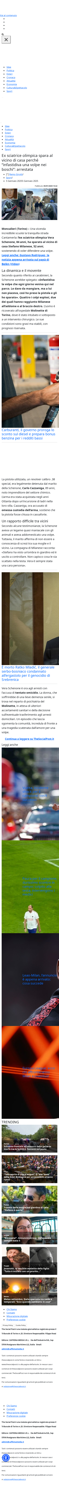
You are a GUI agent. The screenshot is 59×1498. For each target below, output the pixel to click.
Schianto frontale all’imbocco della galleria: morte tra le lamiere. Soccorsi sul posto (27, 1147)
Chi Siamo (12, 1309)
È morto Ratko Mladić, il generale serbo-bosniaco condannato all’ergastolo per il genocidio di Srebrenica (28, 673)
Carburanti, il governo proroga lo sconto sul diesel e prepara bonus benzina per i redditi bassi (28, 433)
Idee (9, 67)
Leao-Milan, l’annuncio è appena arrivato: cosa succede (40, 979)
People (6, 1266)
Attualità (11, 80)
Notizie (6, 1144)
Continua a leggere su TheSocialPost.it (29, 739)
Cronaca (11, 77)
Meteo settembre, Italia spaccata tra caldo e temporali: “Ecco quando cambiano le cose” (28, 1300)
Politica (10, 70)
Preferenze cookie (16, 1319)
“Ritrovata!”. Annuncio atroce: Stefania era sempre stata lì (27, 1239)
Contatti (11, 1312)
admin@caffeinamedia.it (13, 1349)
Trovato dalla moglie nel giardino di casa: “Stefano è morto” (26, 1208)
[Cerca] (3, 34)
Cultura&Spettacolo (17, 87)
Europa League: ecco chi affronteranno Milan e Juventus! (39, 1072)
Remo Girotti (16, 174)
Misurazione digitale (17, 1316)
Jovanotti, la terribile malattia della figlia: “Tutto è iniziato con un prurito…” (27, 1270)
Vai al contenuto (8, 15)
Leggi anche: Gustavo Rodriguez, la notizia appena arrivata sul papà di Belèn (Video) (25, 259)
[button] (6, 1458)
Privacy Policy (8, 1325)
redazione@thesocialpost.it (14, 1386)
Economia (12, 84)
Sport (9, 91)
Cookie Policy (21, 1325)
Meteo (6, 1296)
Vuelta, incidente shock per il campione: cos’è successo (35, 793)
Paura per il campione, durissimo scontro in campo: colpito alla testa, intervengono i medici (40, 886)
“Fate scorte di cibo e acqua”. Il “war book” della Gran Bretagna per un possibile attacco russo (28, 1177)
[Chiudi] (6, 39)
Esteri (9, 73)
